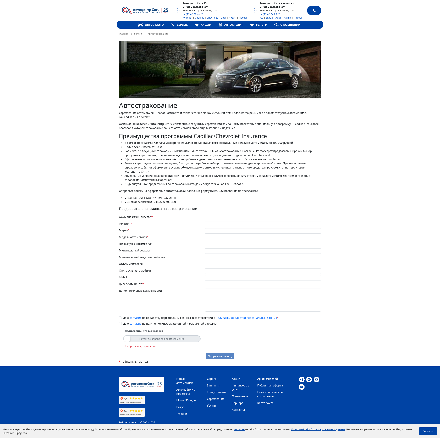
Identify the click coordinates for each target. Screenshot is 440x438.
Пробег (243, 17)
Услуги (211, 405)
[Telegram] (302, 379)
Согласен (428, 431)
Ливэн (232, 17)
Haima (287, 17)
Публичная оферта (270, 385)
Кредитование (216, 392)
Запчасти (213, 385)
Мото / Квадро (186, 400)
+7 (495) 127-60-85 (270, 14)
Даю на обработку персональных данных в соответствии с (200, 318)
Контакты (238, 410)
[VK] (309, 379)
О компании (240, 396)
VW (261, 17)
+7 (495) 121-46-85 (193, 14)
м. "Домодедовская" (195, 6)
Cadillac (199, 17)
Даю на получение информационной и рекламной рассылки (170, 323)
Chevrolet (212, 17)
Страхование (215, 399)
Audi (278, 17)
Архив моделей (267, 379)
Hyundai (187, 17)
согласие (135, 318)
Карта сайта (265, 403)
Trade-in (181, 414)
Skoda (269, 17)
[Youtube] (316, 379)
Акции (236, 379)
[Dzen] (302, 387)
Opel (223, 17)
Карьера (237, 403)
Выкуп (180, 407)
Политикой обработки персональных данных (246, 318)
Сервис (212, 379)
